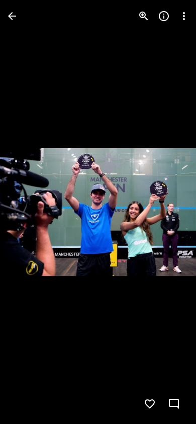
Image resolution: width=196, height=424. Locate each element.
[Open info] (164, 16)
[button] (28, 212)
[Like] (150, 404)
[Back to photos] (12, 16)
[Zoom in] (144, 16)
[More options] (184, 16)
